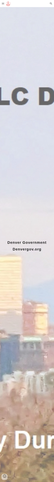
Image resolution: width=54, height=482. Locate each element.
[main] (27, 244)
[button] (3, 3)
